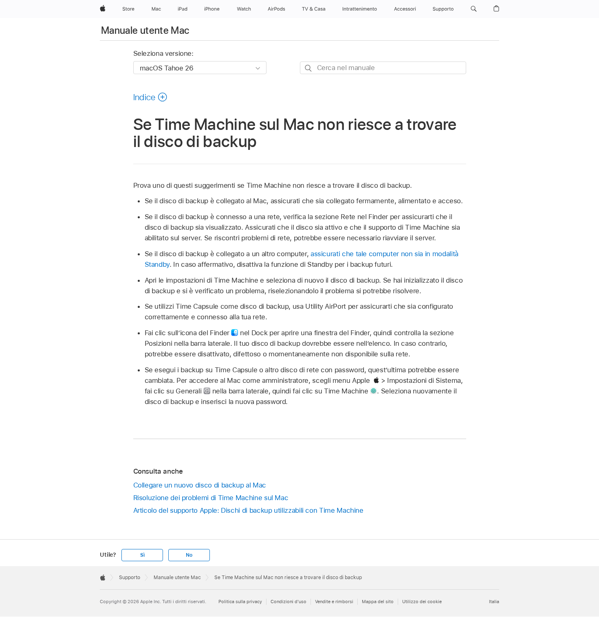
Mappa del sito (378, 601)
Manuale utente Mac (145, 30)
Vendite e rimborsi (334, 601)
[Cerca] (308, 68)
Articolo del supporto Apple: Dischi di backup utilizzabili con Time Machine (248, 510)
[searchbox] (383, 67)
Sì (142, 555)
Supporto (129, 577)
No (189, 555)
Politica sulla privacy (240, 601)
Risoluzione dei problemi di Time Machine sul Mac (210, 498)
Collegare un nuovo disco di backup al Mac (199, 485)
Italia (494, 601)
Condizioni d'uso (288, 601)
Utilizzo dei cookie (422, 601)
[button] (473, 9)
